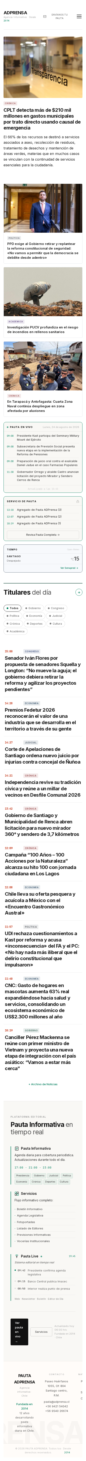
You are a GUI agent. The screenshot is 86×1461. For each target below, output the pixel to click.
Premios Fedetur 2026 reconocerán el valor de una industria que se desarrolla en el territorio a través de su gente (40, 719)
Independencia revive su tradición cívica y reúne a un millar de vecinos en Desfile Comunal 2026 (43, 788)
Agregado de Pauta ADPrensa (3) (39, 509)
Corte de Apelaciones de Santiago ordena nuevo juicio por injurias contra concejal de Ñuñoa (42, 755)
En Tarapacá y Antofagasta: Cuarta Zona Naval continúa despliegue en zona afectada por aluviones (40, 406)
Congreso (57, 608)
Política (14, 615)
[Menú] (79, 16)
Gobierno (34, 608)
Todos (14, 608)
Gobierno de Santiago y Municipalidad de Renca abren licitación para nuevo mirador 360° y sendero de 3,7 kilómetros (42, 824)
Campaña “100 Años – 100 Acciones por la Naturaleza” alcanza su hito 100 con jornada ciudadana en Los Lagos (40, 864)
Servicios (41, 1331)
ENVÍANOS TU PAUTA (60, 16)
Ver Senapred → (69, 568)
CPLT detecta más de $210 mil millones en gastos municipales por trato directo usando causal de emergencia (42, 118)
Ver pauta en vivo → (19, 1332)
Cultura (57, 623)
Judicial (57, 615)
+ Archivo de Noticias (43, 1084)
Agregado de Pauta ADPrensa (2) (39, 516)
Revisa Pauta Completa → (43, 534)
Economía (35, 615)
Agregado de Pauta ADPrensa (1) (39, 523)
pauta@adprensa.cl (56, 1401)
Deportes (36, 623)
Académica (17, 631)
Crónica (15, 623)
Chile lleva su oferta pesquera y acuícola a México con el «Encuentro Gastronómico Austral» (40, 903)
